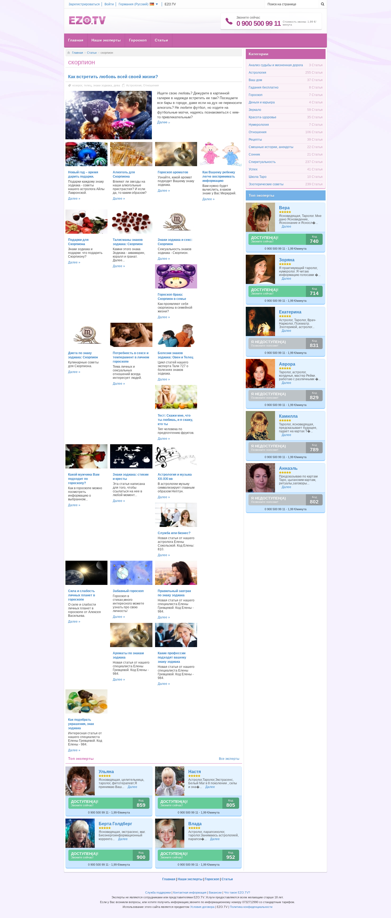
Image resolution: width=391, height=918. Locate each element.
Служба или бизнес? (174, 533)
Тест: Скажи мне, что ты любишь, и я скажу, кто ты (175, 420)
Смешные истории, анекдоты (271, 147)
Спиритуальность (262, 162)
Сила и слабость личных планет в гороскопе (81, 595)
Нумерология (259, 125)
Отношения (151, 85)
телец (87, 85)
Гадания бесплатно (263, 87)
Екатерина (290, 312)
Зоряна (286, 260)
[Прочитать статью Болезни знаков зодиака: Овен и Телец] (176, 346)
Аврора (287, 364)
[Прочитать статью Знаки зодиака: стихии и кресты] (131, 467)
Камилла (288, 416)
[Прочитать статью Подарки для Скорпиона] (86, 232)
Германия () (133, 4)
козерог (77, 85)
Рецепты (255, 139)
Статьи (161, 40)
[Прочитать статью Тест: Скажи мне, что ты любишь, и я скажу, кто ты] (176, 408)
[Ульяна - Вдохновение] (80, 781)
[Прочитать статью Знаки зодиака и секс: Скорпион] (176, 232)
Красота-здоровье (262, 117)
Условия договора (202, 906)
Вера (284, 208)
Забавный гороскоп (128, 591)
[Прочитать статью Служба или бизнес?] (176, 526)
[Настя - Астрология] (169, 781)
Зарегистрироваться (84, 4)
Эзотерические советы (266, 184)
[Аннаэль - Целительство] (260, 477)
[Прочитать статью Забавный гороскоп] (131, 584)
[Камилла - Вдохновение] (260, 425)
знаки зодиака (102, 85)
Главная (75, 40)
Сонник (254, 154)
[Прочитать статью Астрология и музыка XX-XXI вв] (176, 467)
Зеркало (255, 110)
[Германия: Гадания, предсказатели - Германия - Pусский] (87, 23)
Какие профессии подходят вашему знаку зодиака (172, 657)
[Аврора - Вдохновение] (260, 373)
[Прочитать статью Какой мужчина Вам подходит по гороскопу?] (86, 467)
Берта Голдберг (115, 823)
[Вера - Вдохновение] (260, 217)
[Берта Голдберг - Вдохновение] (80, 833)
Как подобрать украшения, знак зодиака (81, 724)
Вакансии (215, 892)
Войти (109, 4)
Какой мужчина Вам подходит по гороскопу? (83, 479)
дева (117, 85)
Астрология (134, 85)
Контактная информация (189, 892)
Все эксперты (229, 759)
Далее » (74, 198)
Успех (253, 169)
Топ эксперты (261, 195)
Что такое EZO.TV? (237, 892)
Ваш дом (255, 80)
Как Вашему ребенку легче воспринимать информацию (218, 176)
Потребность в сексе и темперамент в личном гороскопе (131, 357)
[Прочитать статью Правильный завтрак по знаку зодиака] (176, 584)
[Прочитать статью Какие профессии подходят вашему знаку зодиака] (176, 646)
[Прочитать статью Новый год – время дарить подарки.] (86, 165)
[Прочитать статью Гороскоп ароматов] (176, 165)
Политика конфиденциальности (251, 906)
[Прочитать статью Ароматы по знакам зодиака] (131, 646)
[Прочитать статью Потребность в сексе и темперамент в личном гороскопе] (131, 346)
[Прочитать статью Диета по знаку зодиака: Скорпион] (86, 346)
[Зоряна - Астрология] (260, 269)
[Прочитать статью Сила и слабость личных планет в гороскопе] (86, 584)
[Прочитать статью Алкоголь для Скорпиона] (131, 165)
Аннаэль (288, 468)
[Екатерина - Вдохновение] (260, 321)
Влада (195, 823)
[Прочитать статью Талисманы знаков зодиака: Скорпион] (131, 232)
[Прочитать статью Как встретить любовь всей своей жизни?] (108, 138)
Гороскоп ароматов (173, 172)
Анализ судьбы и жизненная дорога (276, 65)
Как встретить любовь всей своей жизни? (113, 76)
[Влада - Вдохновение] (169, 833)
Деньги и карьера (262, 102)
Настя (194, 771)
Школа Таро (258, 177)
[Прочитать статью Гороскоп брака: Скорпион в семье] (176, 287)
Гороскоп (138, 40)
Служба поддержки (158, 892)
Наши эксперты (106, 40)
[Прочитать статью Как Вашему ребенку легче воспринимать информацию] (221, 165)
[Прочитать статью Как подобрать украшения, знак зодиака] (86, 712)
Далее (162, 122)
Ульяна (106, 771)
